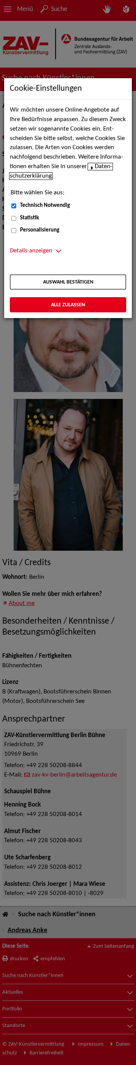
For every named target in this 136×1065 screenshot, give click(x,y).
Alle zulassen (68, 305)
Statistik (29, 218)
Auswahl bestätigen (68, 282)
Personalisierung (39, 230)
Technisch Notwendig (45, 205)
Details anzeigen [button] (31, 251)
